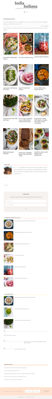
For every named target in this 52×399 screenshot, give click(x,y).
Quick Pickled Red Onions (24, 88)
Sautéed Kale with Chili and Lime (10, 119)
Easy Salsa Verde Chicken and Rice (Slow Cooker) (15, 367)
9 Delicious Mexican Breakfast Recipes (13, 379)
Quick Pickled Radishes (41, 57)
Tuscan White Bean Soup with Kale (40, 88)
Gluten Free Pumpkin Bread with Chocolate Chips (25, 154)
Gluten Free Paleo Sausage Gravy (12, 370)
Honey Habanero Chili (20, 349)
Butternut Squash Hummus (8, 152)
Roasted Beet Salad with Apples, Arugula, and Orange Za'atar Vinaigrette (24, 26)
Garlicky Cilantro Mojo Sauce (22, 308)
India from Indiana (26, 5)
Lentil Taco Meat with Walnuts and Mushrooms (41, 153)
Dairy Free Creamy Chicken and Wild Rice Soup (15, 376)
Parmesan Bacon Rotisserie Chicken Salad (25, 220)
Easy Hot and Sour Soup (26, 57)
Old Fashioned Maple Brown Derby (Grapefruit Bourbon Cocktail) (19, 373)
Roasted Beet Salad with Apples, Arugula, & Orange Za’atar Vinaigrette (40, 121)
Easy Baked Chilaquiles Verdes (10, 58)
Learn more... (7, 177)
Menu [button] (27, 12)
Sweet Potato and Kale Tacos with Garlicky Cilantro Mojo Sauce (25, 120)
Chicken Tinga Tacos (19, 255)
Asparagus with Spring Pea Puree (10, 88)
